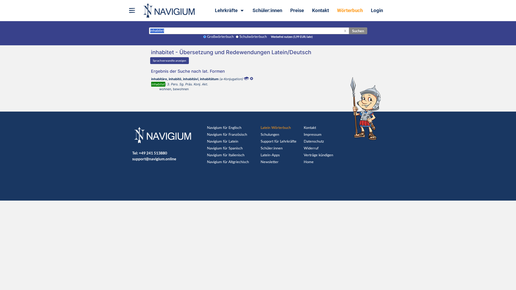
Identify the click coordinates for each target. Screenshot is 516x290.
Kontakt (320, 10)
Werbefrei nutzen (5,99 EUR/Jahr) (292, 37)
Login (377, 10)
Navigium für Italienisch (225, 155)
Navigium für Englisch (224, 128)
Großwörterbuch (220, 37)
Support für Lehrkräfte (278, 141)
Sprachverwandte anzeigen (169, 60)
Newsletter (270, 162)
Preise (297, 10)
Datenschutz (314, 141)
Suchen (358, 31)
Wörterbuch (350, 10)
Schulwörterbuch (253, 37)
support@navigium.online (154, 158)
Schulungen (270, 135)
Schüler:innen (267, 10)
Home (309, 162)
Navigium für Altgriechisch (228, 162)
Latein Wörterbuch (276, 128)
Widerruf (311, 148)
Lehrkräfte (226, 10)
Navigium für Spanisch (225, 148)
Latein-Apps (270, 155)
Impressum (312, 135)
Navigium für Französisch (227, 135)
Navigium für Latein (222, 141)
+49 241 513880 (153, 153)
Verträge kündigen (318, 155)
